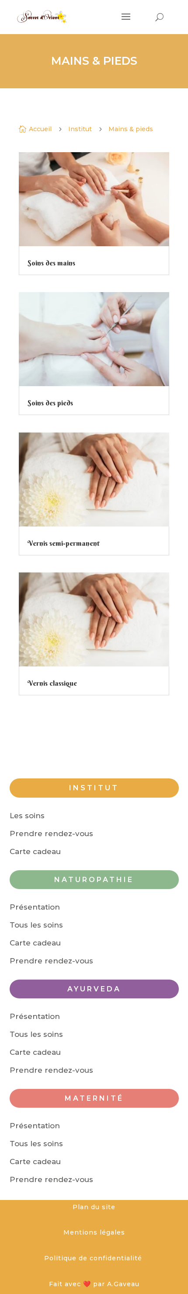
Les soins (27, 815)
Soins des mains (51, 262)
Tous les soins (36, 925)
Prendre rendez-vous (51, 833)
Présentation (35, 907)
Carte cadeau (35, 851)
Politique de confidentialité (94, 1258)
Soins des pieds (50, 402)
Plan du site (94, 1207)
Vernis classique (52, 683)
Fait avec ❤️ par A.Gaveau (94, 1284)
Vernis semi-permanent (64, 543)
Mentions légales (94, 1232)
